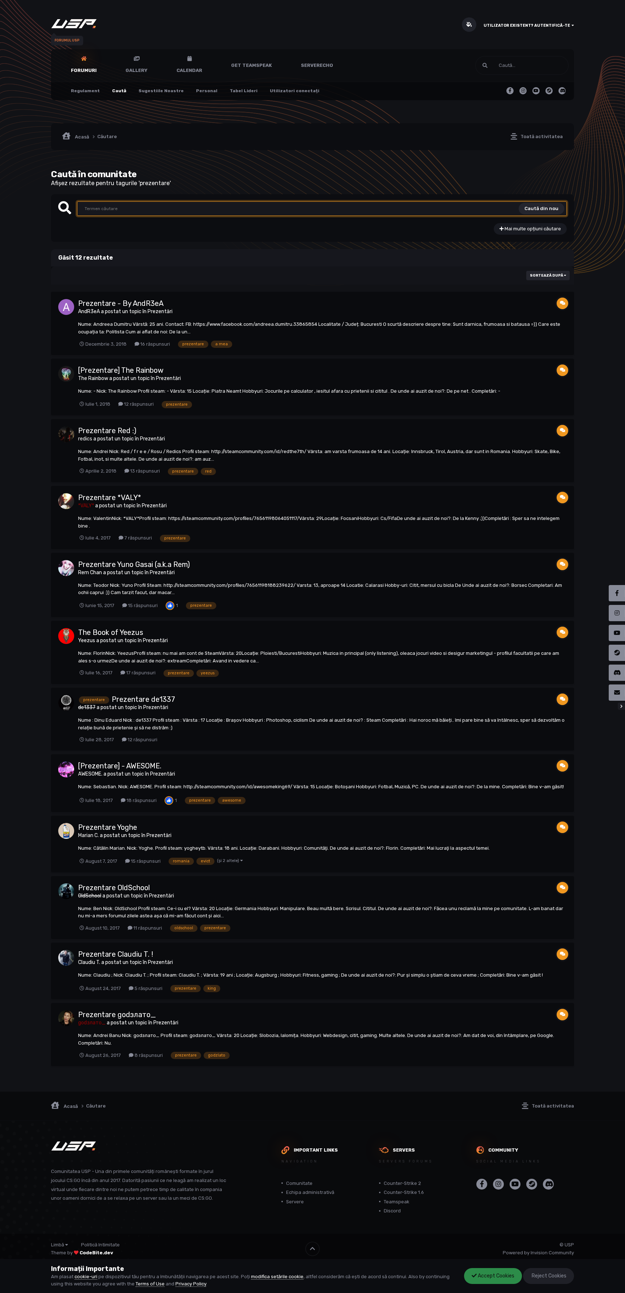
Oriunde (551, 65)
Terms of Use (150, 1283)
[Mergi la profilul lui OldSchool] (66, 891)
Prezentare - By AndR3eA (120, 303)
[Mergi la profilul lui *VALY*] (66, 501)
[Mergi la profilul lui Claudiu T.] (66, 958)
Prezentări (160, 311)
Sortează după (547, 275)
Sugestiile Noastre (161, 90)
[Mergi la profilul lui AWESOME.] (66, 769)
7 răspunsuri (137, 538)
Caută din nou (541, 208)
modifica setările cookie (277, 1276)
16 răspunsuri (154, 344)
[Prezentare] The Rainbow (120, 370)
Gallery (137, 70)
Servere (295, 1201)
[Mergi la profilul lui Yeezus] (66, 636)
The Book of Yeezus (110, 632)
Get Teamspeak (251, 65)
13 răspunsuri (144, 471)
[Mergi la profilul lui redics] (66, 434)
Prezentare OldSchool (114, 887)
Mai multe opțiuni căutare (532, 228)
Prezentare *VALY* (109, 497)
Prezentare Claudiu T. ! (115, 954)
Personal (206, 90)
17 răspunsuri (140, 672)
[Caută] (485, 65)
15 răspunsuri (142, 605)
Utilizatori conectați (294, 90)
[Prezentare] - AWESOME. (119, 765)
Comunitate (299, 1183)
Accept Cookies (495, 1276)
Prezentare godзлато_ (117, 1014)
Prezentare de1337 (143, 699)
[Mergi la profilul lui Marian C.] (66, 831)
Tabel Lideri (244, 90)
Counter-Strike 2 (402, 1183)
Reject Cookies (548, 1276)
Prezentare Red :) (107, 430)
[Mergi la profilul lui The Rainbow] (66, 374)
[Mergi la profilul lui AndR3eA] (66, 307)
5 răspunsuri (147, 988)
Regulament (85, 90)
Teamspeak (396, 1201)
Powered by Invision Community (538, 1252)
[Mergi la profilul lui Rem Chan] (66, 568)
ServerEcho (317, 65)
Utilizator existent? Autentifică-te (527, 25)
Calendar (189, 70)
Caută (119, 90)
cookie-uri (86, 1276)
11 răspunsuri (147, 928)
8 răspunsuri (148, 1055)
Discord (392, 1210)
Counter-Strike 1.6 (404, 1192)
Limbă (58, 1244)
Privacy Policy (190, 1283)
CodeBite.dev (96, 1252)
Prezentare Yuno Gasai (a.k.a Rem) (134, 564)
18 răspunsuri (141, 800)
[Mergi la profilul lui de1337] (66, 703)
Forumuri (84, 70)
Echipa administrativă (310, 1192)
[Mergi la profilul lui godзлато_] (66, 1018)
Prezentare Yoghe (107, 827)
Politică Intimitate (100, 1244)
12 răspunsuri (138, 404)
